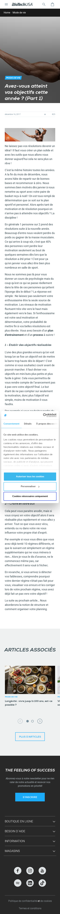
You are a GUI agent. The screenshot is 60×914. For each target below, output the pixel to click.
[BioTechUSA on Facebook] (17, 870)
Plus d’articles (30, 737)
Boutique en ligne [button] (19, 821)
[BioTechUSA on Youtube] (42, 870)
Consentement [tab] (11, 423)
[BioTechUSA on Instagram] (30, 870)
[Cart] (52, 4)
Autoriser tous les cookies (30, 476)
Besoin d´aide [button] (15, 831)
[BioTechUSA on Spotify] (17, 883)
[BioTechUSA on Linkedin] (30, 883)
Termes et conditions (30, 908)
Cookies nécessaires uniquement (30, 496)
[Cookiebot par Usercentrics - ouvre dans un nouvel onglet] (43, 415)
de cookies (46, 900)
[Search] (44, 4)
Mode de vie (19, 12)
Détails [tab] (28, 423)
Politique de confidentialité (23, 900)
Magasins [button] (12, 851)
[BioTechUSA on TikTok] (42, 883)
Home (7, 12)
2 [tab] (32, 721)
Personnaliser (28, 486)
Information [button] (15, 841)
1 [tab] (27, 721)
